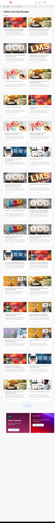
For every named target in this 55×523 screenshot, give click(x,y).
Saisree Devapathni (8, 62)
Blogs (8, 6)
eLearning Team (8, 140)
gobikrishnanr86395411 (9, 114)
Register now (38, 425)
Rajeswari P (32, 140)
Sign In (40, 2)
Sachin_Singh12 (32, 321)
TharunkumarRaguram (34, 88)
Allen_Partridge (32, 114)
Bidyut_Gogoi (7, 37)
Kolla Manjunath (8, 295)
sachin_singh (7, 218)
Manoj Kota (7, 166)
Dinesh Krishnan (32, 192)
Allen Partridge (32, 37)
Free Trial (14, 429)
